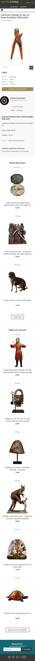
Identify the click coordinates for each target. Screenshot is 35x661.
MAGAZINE (23, 7)
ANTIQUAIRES (14, 7)
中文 (32, 3)
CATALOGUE (4, 7)
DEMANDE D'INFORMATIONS (17, 89)
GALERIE (12, 110)
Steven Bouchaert (17, 98)
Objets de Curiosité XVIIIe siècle (16, 140)
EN (29, 3)
